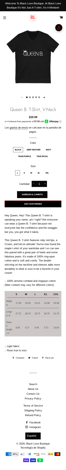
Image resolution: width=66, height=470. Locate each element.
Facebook (35, 422)
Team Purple (24, 156)
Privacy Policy (33, 398)
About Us (33, 389)
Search (33, 384)
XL (39, 173)
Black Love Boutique (38, 443)
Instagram (35, 427)
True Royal (42, 156)
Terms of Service (33, 405)
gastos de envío (19, 127)
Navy (48, 150)
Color (33, 142)
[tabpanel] (33, 57)
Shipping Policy (33, 410)
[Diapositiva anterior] (22, 97)
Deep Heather (33, 150)
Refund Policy (33, 415)
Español (31, 435)
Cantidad (24, 184)
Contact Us (33, 393)
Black (18, 150)
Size (33, 166)
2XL (47, 173)
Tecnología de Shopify (33, 447)
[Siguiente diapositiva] (44, 97)
